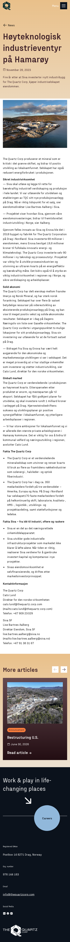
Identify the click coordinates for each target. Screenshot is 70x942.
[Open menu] (63, 5)
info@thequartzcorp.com (18, 894)
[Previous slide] (55, 669)
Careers (47, 818)
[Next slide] (64, 669)
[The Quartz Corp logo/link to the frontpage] (7, 5)
